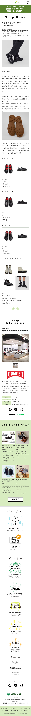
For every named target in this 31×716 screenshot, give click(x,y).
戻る (13, 308)
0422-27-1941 (15, 402)
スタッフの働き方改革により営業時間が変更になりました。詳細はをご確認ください (15, 9)
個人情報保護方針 (24, 708)
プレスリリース (5, 710)
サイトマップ (4, 708)
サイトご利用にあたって (13, 708)
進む (17, 308)
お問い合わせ (26, 710)
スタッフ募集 (13, 710)
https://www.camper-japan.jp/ (20, 404)
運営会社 (19, 710)
